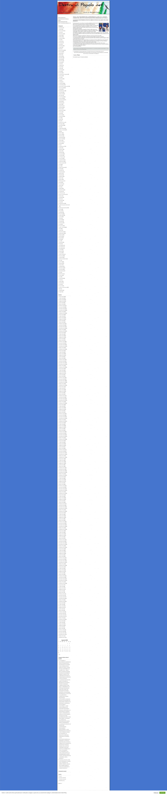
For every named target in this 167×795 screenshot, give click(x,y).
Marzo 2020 (61, 412)
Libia (60, 164)
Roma (60, 242)
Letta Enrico (61, 161)
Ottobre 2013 (61, 527)
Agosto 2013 (61, 530)
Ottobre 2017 (61, 455)
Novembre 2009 (62, 598)
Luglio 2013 (61, 532)
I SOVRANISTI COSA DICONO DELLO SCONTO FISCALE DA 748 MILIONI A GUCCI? (89, 51)
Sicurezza (61, 255)
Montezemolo (61, 180)
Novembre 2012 (62, 544)
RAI (59, 228)
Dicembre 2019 (62, 416)
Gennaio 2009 (61, 613)
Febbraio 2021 (61, 395)
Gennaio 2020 (61, 415)
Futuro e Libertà (62, 129)
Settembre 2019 (62, 421)
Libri (60, 165)
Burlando (60, 60)
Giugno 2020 (61, 407)
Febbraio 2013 (61, 539)
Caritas (60, 68)
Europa (60, 107)
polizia (60, 216)
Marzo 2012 (61, 556)
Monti (60, 182)
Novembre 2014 (62, 508)
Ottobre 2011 (61, 563)
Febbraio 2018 (61, 449)
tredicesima (61, 273)
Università (61, 278)
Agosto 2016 (61, 476)
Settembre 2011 (62, 565)
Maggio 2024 (61, 337)
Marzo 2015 (61, 502)
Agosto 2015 (61, 494)
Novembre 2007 (62, 634)
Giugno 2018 (61, 443)
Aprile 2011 (61, 572)
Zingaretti (60, 290)
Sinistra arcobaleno (62, 258)
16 (69, 647)
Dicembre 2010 (62, 578)
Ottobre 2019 (61, 419)
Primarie (60, 222)
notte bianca (61, 192)
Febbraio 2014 (61, 521)
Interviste (60, 152)
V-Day (60, 279)
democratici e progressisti (63, 86)
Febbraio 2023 (61, 359)
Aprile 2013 (61, 536)
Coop (60, 80)
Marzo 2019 (61, 430)
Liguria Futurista (62, 167)
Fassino (60, 108)
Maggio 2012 (61, 553)
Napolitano (61, 189)
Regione (60, 234)
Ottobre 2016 (61, 473)
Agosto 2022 (61, 368)
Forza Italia (61, 125)
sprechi (60, 261)
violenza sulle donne (63, 287)
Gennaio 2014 (61, 523)
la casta (60, 153)
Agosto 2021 (61, 386)
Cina (60, 77)
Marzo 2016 (61, 484)
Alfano (60, 35)
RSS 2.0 (106, 48)
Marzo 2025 (61, 322)
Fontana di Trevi (62, 122)
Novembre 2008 (62, 616)
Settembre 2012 (62, 547)
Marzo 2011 (61, 574)
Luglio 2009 (61, 604)
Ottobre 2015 (61, 491)
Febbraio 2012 (61, 557)
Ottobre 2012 (61, 545)
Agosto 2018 (61, 440)
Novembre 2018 (62, 436)
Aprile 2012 (61, 554)
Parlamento (61, 203)
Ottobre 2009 (61, 599)
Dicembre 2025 (62, 308)
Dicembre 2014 (62, 506)
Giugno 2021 (61, 389)
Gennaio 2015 (61, 505)
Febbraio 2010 (61, 593)
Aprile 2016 (61, 482)
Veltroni (60, 281)
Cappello (60, 65)
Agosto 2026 (61, 296)
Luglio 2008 (61, 622)
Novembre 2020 (62, 400)
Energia (60, 101)
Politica (93, 48)
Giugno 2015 (61, 497)
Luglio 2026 (61, 298)
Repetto (60, 237)
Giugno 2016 (61, 479)
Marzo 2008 (61, 628)
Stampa (60, 263)
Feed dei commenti (62, 779)
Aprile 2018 (61, 446)
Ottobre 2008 (61, 617)
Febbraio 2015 (61, 503)
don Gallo (61, 95)
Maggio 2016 (61, 481)
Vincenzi (60, 285)
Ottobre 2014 (61, 509)
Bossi (60, 56)
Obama (60, 195)
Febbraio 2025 (61, 323)
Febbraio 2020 (61, 413)
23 (69, 649)
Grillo (60, 143)
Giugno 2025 (61, 317)
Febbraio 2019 (61, 431)
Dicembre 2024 (62, 326)
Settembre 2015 (62, 493)
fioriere (60, 119)
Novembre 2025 (62, 310)
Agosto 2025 (61, 314)
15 (67, 647)
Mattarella (61, 176)
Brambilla (61, 57)
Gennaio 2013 (61, 541)
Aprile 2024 (61, 338)
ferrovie (60, 114)
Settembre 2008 (62, 619)
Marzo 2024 (61, 340)
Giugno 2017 (61, 461)
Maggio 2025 (61, 319)
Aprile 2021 (61, 392)
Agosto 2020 (61, 404)
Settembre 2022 (62, 367)
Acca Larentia (61, 30)
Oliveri (60, 198)
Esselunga (61, 102)
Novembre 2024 (62, 328)
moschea (60, 183)
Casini (60, 72)
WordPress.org (61, 780)
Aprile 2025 (61, 320)
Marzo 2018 (61, 448)
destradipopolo (62, 90)
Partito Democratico (62, 207)
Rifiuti (60, 239)
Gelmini (60, 132)
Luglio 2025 (61, 316)
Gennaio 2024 (61, 343)
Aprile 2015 (61, 500)
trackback (81, 49)
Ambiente (61, 38)
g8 (59, 131)
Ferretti (60, 113)
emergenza (61, 99)
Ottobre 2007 (61, 635)
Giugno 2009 (61, 605)
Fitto (60, 120)
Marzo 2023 (61, 358)
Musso (60, 185)
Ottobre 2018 (61, 437)
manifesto (61, 170)
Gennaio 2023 (61, 361)
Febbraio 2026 (61, 305)
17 (58, 649)
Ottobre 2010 (61, 581)
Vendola (60, 282)
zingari (60, 291)
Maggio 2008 (61, 625)
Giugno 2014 (61, 515)
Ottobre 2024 (61, 329)
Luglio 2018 (61, 442)
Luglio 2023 (61, 352)
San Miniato (61, 248)
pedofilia (60, 212)
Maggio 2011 (61, 571)
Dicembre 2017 (62, 452)
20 (64, 649)
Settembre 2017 (62, 457)
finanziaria (61, 116)
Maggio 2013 (61, 535)
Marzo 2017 (61, 466)
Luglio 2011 (61, 568)
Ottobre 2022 (61, 365)
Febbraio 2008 (61, 629)
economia (61, 96)
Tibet (60, 272)
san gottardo (61, 245)
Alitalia (60, 36)
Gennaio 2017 (61, 469)
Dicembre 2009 (62, 596)
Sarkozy (60, 251)
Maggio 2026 (61, 301)
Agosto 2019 (61, 422)
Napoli (60, 188)
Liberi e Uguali (61, 162)
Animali (60, 41)
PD (59, 209)
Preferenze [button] (156, 792)
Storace (60, 264)
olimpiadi (60, 197)
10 (58, 647)
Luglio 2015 (61, 496)
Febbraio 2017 (61, 467)
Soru (60, 260)
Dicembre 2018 (62, 434)
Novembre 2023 (62, 346)
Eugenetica (61, 105)
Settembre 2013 (62, 529)
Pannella (60, 200)
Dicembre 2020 (62, 398)
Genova (60, 134)
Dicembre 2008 (62, 614)
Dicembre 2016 (62, 470)
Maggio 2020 (61, 409)
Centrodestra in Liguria (63, 74)
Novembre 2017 (62, 454)
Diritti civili (61, 93)
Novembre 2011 (62, 562)
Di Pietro (60, 92)
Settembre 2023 (62, 349)
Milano (60, 179)
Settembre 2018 (62, 439)
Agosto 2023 (61, 350)
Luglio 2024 (61, 334)
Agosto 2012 (61, 548)
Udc (60, 276)
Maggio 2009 (61, 607)
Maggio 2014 (61, 517)
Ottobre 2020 (61, 401)
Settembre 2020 (62, 403)
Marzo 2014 (61, 520)
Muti (60, 186)
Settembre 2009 (62, 601)
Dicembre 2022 (62, 362)
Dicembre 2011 (62, 560)
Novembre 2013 (62, 526)
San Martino (61, 246)
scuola (60, 252)
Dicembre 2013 (62, 524)
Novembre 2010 (62, 580)
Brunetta (60, 59)
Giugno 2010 (61, 587)
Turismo (60, 275)
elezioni (60, 98)
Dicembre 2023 (62, 344)
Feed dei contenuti (62, 777)
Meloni (60, 177)
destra (60, 89)
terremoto (61, 269)
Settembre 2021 (62, 385)
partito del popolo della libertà (64, 204)
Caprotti (60, 66)
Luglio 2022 (61, 370)
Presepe (60, 221)
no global (60, 191)
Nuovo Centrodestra (62, 194)
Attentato (60, 45)
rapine (60, 230)
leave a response (77, 49)
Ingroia (60, 150)
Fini (59, 117)
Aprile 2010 (61, 590)
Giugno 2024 (61, 335)
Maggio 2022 (61, 373)
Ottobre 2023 (61, 347)
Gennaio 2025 (61, 325)
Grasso (60, 140)
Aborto (60, 29)
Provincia (60, 225)
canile (60, 63)
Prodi (60, 224)
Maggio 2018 (61, 445)
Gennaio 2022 (61, 379)
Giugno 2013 (61, 533)
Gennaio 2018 (61, 451)
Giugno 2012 (61, 551)
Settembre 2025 (62, 313)
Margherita (61, 171)
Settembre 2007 (62, 637)
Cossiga (60, 81)
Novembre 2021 (62, 382)
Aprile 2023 (61, 356)
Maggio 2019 (61, 427)
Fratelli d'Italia (61, 128)
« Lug (59, 654)
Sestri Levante (61, 254)
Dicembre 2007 (62, 632)
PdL (60, 210)
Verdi (60, 284)
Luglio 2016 (61, 478)
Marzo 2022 (61, 376)
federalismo (61, 110)
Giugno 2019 (61, 425)
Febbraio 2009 (61, 611)
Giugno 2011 (61, 569)
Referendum (61, 233)
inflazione (61, 149)
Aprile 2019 (61, 428)
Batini (60, 48)
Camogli (60, 62)
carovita (60, 69)
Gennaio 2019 (61, 433)
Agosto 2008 (61, 620)
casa (60, 71)
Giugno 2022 (61, 371)
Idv (59, 144)
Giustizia (60, 137)
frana (60, 126)
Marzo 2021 (61, 394)
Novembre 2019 (62, 418)
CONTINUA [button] (162, 792)
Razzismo (61, 231)
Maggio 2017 (61, 463)
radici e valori (61, 227)
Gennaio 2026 (61, 307)
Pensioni (60, 213)
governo (60, 138)
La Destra (61, 155)
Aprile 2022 (61, 374)
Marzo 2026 (61, 304)
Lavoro (60, 158)
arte (60, 44)
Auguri (60, 47)
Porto (60, 218)
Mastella (60, 174)
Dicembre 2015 (62, 488)
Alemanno (61, 33)
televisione (61, 267)
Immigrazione (61, 146)
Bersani (60, 51)
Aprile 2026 (61, 302)
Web (60, 288)
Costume (60, 83)
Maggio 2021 (61, 391)
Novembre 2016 (62, 472)
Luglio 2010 (61, 586)
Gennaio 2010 (61, 595)
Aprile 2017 (61, 464)
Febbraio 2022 (61, 377)
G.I (61, 783)
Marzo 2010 (61, 592)
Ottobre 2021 (61, 383)
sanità (60, 249)
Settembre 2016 (62, 475)
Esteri (60, 104)
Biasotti (60, 53)
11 (60, 647)
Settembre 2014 (62, 511)
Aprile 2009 (61, 608)
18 (60, 649)
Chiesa (60, 75)
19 (62, 649)
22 (67, 649)
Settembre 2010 (62, 583)
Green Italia (61, 141)
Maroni (60, 173)
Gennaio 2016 (61, 487)
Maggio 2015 (61, 499)
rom (60, 240)
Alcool (60, 32)
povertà (60, 219)
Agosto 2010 (61, 584)
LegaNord (61, 159)
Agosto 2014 (61, 512)
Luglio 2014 (61, 514)
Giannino (60, 135)
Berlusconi (61, 50)
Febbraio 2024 (61, 341)
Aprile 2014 (61, 518)
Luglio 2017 (61, 460)
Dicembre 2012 (62, 542)
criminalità (61, 84)
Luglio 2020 (61, 406)
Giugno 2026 (61, 299)
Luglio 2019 (61, 424)
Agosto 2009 (61, 602)
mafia (60, 168)
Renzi (60, 236)
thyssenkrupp (61, 270)
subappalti (61, 266)
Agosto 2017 (61, 458)
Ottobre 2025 (61, 311)
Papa (60, 201)
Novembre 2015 (62, 490)
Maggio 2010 (61, 589)
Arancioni (61, 42)
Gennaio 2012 (61, 559)
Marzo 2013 (61, 538)
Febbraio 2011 (61, 575)
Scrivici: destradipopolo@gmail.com (64, 23)
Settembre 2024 (62, 331)
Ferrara (60, 111)
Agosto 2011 (61, 566)
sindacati (60, 257)
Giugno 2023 (61, 353)
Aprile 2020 (61, 410)
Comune (60, 78)
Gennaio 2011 (61, 577)
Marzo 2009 (61, 610)
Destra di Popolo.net (83, 8)
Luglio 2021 (61, 388)
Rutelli (60, 243)
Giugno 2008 (61, 623)
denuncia (60, 87)
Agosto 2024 (61, 332)
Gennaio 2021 (61, 397)
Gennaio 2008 (61, 631)
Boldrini (60, 54)
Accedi (60, 776)
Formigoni (61, 123)
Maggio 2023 (61, 355)
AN (59, 39)
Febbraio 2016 (61, 485)
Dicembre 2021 (62, 380)
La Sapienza (61, 156)
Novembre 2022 (62, 364)
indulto (60, 147)
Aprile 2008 (61, 626)
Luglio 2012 (61, 550)
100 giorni (61, 27)
